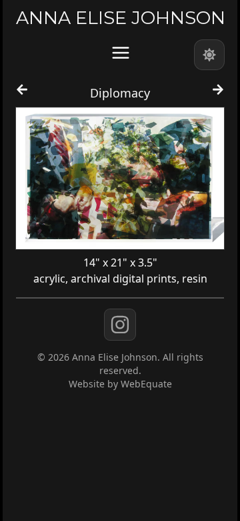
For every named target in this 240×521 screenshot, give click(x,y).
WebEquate (146, 383)
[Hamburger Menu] (121, 53)
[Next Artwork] (218, 95)
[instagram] (120, 324)
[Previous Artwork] (22, 95)
